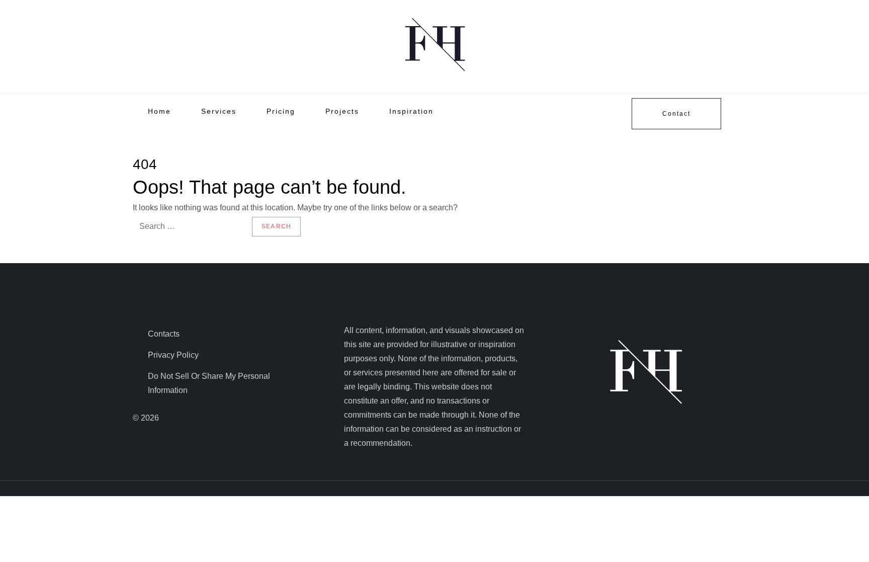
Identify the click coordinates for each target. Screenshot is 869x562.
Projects (342, 111)
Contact (676, 113)
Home (159, 111)
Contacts (164, 334)
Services (218, 111)
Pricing (281, 111)
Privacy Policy (173, 355)
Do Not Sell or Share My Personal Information (209, 383)
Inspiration (411, 111)
